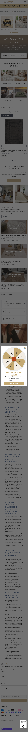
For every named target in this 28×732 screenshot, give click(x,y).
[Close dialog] (25, 348)
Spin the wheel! (14, 383)
